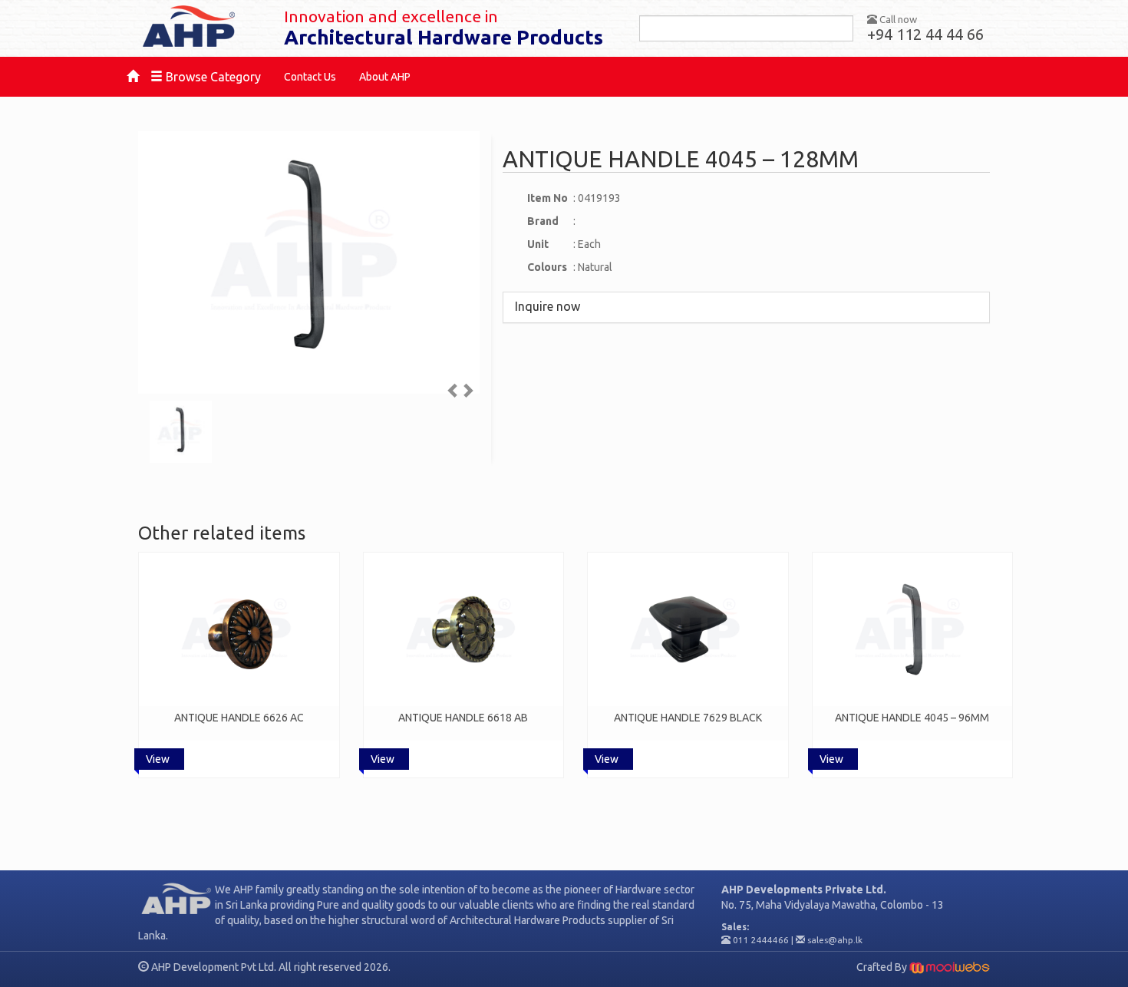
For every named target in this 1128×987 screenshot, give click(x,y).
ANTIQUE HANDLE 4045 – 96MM (912, 717)
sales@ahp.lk (834, 940)
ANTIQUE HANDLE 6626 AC (239, 717)
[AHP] (199, 27)
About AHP (385, 77)
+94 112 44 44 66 (925, 34)
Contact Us (310, 77)
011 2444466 (761, 940)
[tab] (746, 307)
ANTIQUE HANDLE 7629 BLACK (688, 717)
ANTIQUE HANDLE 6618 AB (463, 717)
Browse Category (212, 77)
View (158, 759)
